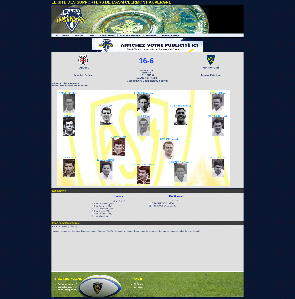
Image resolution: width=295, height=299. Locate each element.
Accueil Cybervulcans (55, 35)
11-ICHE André (69, 157)
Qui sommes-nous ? (67, 284)
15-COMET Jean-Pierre (143, 164)
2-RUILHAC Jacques (143, 93)
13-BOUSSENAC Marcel (181, 162)
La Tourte (138, 287)
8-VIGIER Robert (143, 116)
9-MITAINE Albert (118, 137)
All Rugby (138, 284)
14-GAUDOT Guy (218, 157)
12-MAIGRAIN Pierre (106, 160)
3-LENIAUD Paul (217, 93)
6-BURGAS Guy (69, 116)
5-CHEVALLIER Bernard (180, 106)
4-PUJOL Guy (106, 106)
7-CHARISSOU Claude (218, 116)
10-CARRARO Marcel (168, 139)
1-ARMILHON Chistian (69, 93)
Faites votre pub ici (67, 290)
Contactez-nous (65, 287)
